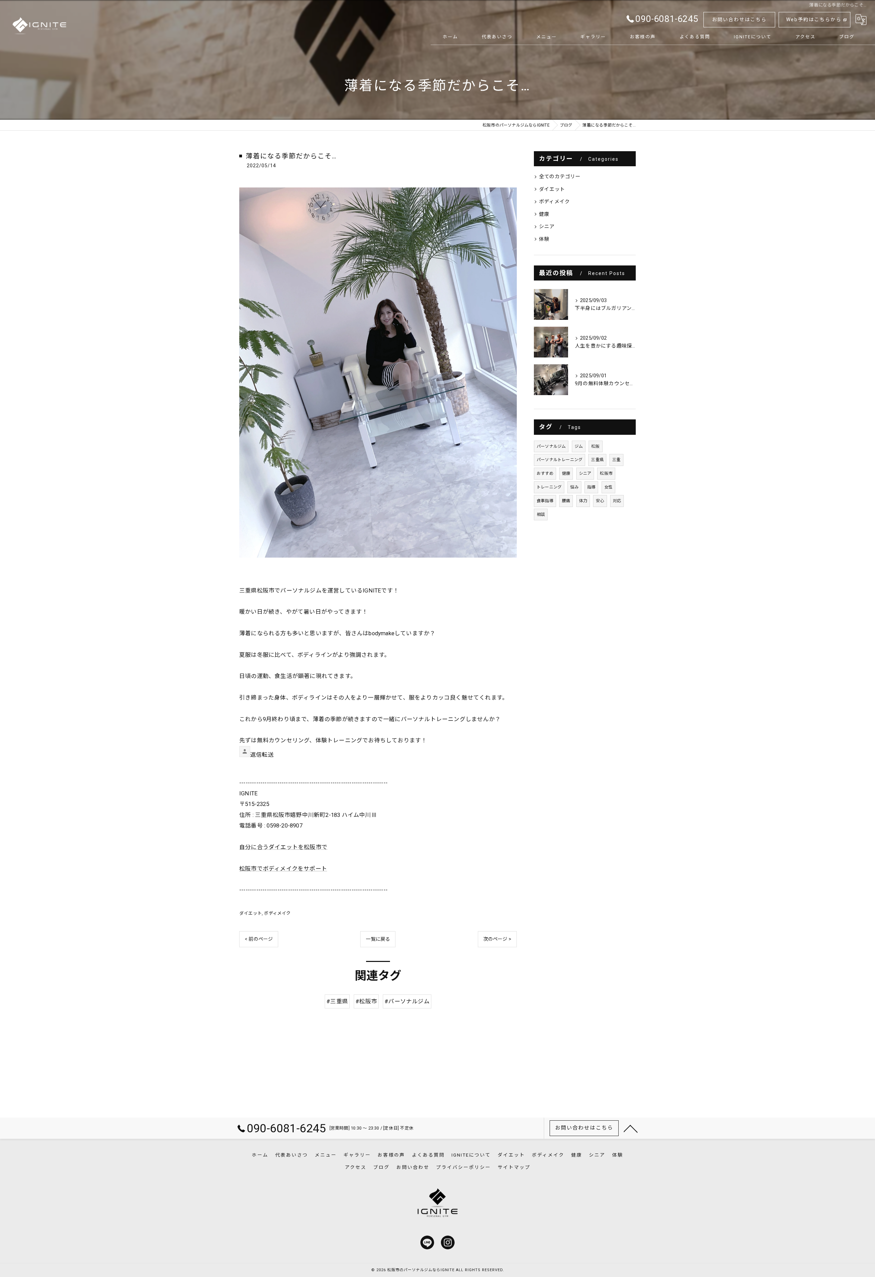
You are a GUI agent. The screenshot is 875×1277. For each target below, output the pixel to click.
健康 (544, 214)
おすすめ (545, 473)
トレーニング (549, 487)
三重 (616, 459)
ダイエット (250, 913)
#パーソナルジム (407, 1001)
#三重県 (337, 1001)
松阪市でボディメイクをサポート (283, 868)
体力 (583, 500)
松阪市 (606, 473)
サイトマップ (514, 1167)
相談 (541, 514)
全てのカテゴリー (560, 177)
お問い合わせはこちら (739, 19)
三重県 (597, 459)
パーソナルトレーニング (559, 459)
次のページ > (497, 939)
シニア (547, 227)
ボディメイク (277, 913)
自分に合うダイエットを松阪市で (283, 847)
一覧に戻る (378, 939)
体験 (544, 239)
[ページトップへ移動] (630, 1128)
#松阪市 (366, 1001)
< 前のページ (259, 939)
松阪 (595, 446)
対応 (617, 500)
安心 (600, 500)
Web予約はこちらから (814, 19)
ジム (579, 446)
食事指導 (545, 500)
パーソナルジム (551, 446)
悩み (574, 487)
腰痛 (566, 500)
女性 (608, 487)
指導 (591, 487)
